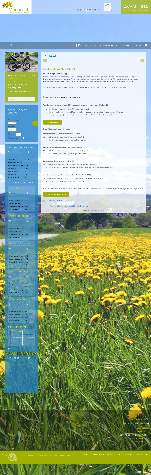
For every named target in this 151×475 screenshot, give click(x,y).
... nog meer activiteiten (20, 91)
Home (86, 454)
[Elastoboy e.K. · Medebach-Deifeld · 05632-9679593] (9, 457)
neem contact (125, 454)
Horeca (137, 45)
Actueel (125, 45)
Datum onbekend (15, 138)
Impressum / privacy (104, 454)
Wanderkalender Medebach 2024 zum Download (69, 206)
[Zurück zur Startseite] (78, 45)
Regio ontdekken (108, 45)
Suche (139, 454)
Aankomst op (13, 120)
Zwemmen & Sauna (17, 85)
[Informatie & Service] (145, 45)
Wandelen (13, 78)
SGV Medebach (53, 122)
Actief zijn (90, 45)
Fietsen (12, 82)
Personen (12, 134)
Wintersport (15, 88)
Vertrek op (12, 126)
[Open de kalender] (21, 123)
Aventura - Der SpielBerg (21, 75)
